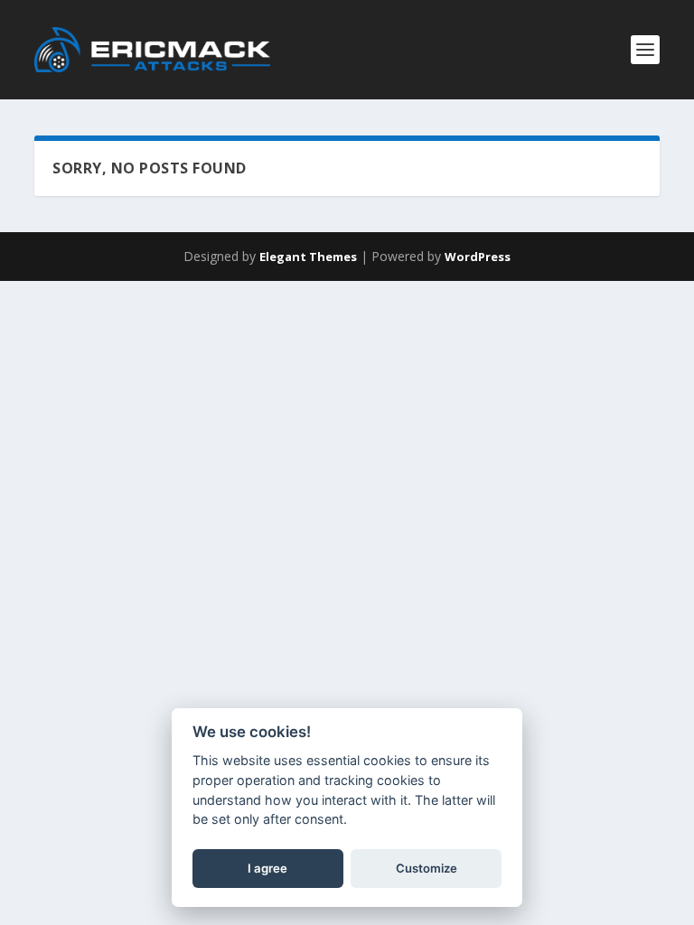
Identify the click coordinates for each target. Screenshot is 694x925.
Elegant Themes (308, 256)
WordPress (478, 256)
